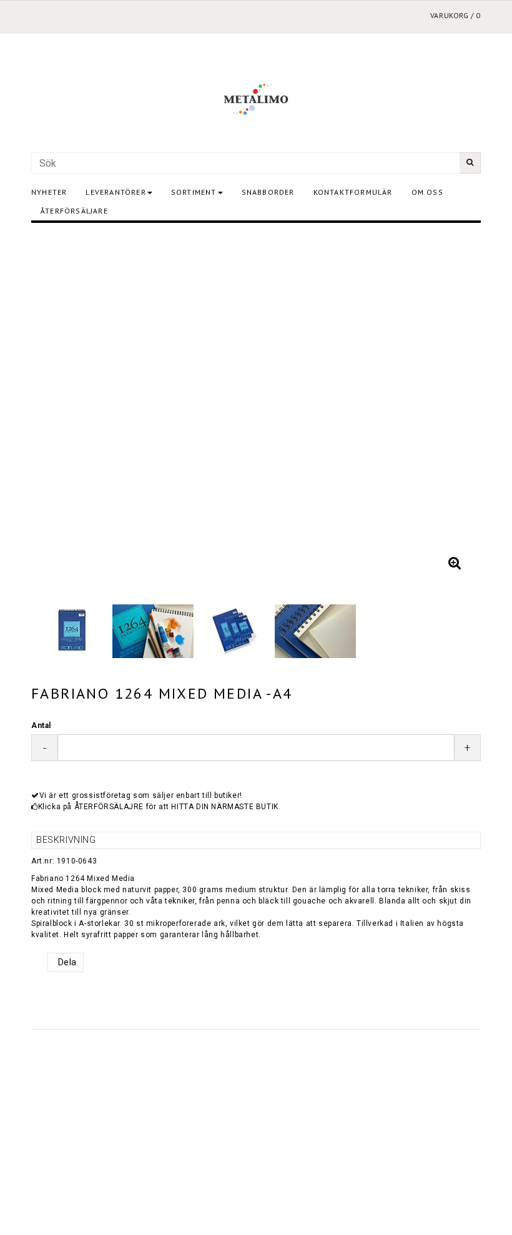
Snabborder (268, 192)
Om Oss (427, 192)
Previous (53, 406)
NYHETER (49, 192)
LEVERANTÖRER (115, 192)
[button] (454, 563)
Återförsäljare (74, 210)
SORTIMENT (194, 192)
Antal (41, 725)
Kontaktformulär (353, 192)
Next (459, 406)
